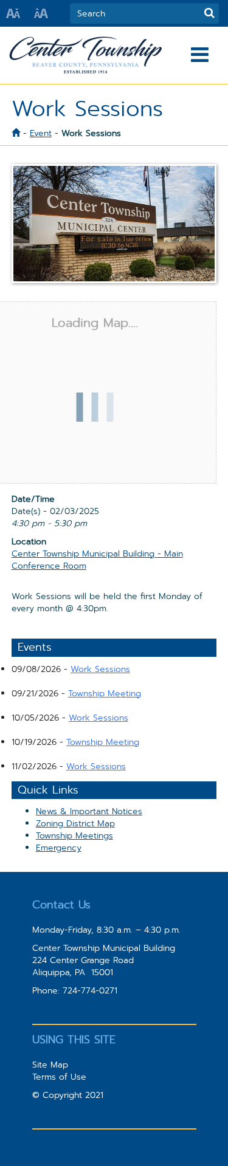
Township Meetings (74, 835)
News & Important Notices (89, 811)
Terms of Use (59, 1077)
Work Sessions (100, 669)
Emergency (58, 848)
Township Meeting (104, 693)
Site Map (50, 1064)
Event (41, 133)
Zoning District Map (75, 823)
